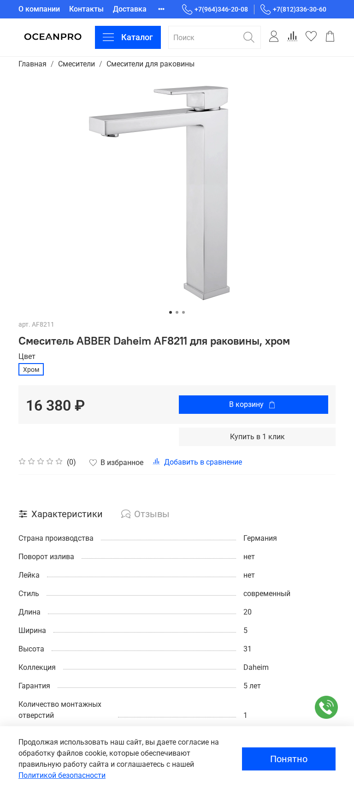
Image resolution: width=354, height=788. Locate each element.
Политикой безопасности (62, 775)
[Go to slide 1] (170, 312)
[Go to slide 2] (177, 312)
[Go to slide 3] (183, 312)
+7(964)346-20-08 (221, 9)
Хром (31, 369)
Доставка (130, 9)
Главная (32, 64)
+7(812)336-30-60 (299, 9)
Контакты (86, 9)
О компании (39, 9)
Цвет (26, 356)
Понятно (288, 758)
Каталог (137, 37)
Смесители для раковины (150, 64)
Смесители (76, 64)
